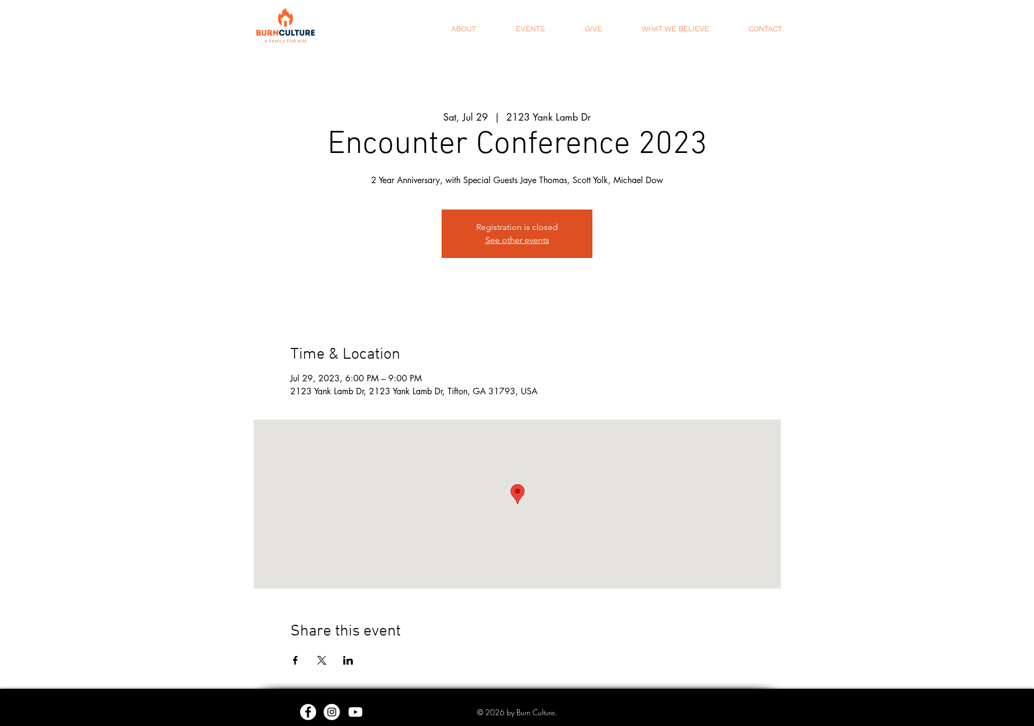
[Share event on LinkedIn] (348, 660)
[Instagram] (332, 712)
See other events (517, 240)
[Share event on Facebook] (295, 660)
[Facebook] (308, 712)
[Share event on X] (322, 660)
